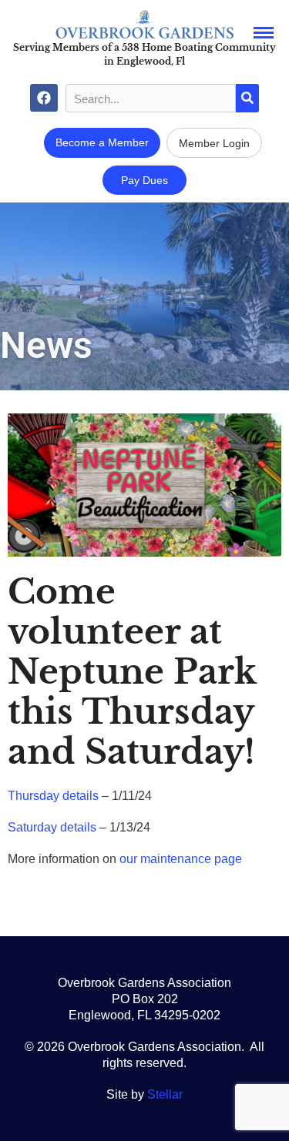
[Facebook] (44, 98)
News (46, 345)
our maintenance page (180, 858)
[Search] (247, 98)
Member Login (214, 143)
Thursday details (53, 795)
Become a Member (102, 142)
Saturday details (52, 827)
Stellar (165, 1094)
